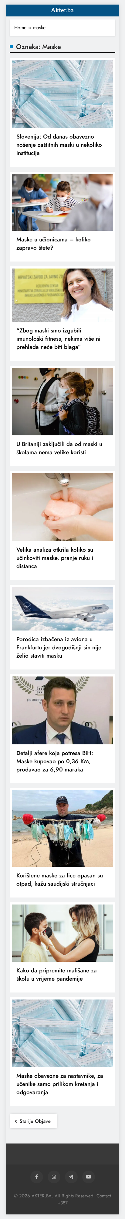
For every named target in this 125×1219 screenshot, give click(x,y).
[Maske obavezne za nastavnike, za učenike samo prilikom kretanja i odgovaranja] (62, 1033)
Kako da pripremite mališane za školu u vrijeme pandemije (56, 974)
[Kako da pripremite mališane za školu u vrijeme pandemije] (62, 933)
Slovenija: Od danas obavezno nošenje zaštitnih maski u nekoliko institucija (59, 144)
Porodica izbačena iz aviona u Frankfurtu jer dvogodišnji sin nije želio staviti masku (58, 647)
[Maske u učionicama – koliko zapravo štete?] (62, 202)
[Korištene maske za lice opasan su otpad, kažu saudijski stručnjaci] (62, 828)
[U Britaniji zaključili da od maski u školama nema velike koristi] (62, 402)
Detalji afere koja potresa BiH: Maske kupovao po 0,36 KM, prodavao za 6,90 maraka (54, 761)
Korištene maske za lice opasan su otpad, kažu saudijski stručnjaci (59, 879)
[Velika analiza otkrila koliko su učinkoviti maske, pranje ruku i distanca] (62, 507)
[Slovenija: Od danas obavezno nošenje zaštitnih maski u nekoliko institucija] (62, 94)
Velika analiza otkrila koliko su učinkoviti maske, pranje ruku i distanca (54, 558)
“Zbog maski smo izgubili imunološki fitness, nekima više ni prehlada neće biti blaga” (58, 338)
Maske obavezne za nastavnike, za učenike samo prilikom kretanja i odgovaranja (59, 1084)
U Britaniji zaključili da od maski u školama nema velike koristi (59, 448)
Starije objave (35, 1121)
